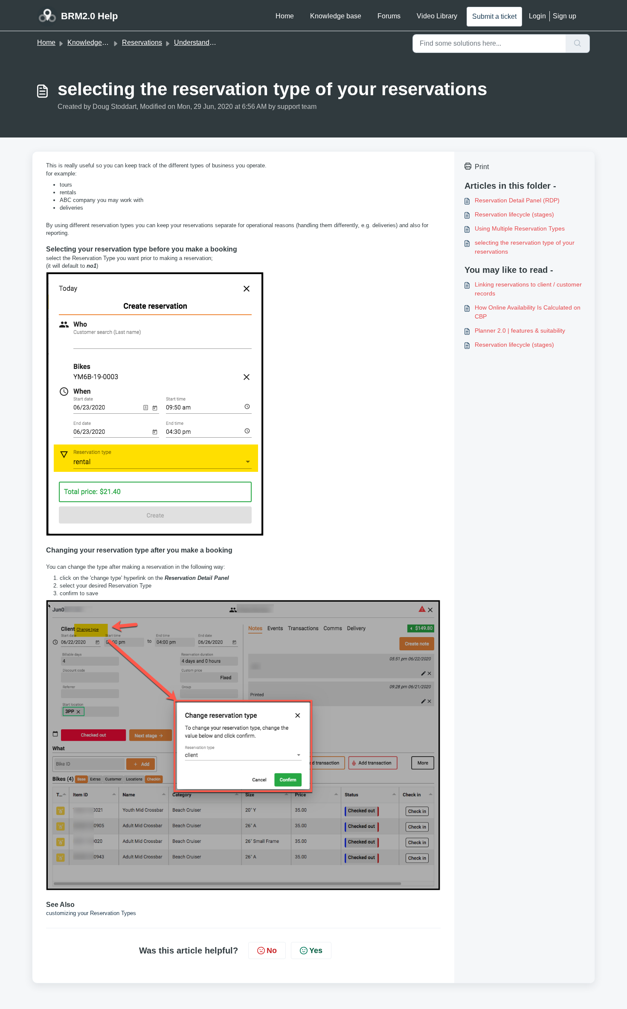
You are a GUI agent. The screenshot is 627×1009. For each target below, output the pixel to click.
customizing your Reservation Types (91, 913)
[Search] (578, 43)
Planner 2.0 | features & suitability (520, 330)
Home (285, 16)
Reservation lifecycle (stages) (514, 214)
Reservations (142, 42)
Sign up (564, 16)
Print (482, 166)
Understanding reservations (216, 42)
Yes (315, 950)
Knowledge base (335, 16)
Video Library (437, 16)
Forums (389, 16)
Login (537, 16)
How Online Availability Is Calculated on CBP (528, 312)
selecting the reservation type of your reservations (525, 247)
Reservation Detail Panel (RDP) (517, 200)
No (272, 950)
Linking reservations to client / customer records (528, 289)
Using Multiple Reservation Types (520, 228)
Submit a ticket (494, 16)
